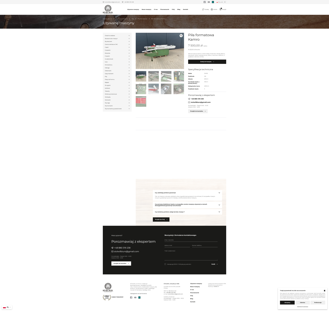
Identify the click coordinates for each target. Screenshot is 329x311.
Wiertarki (108, 100)
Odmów (302, 302)
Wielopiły (108, 97)
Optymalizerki (109, 73)
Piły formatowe (142, 18)
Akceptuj (287, 302)
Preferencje (318, 302)
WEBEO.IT (216, 286)
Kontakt (185, 9)
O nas (156, 9)
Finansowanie (164, 9)
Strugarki (108, 85)
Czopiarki (107, 50)
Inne (106, 62)
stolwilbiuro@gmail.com (112, 2)
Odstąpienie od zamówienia (138, 293)
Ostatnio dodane (110, 35)
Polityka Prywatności (302, 306)
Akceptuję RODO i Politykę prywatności (179, 264)
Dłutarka (107, 53)
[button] (181, 35)
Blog (178, 9)
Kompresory (108, 65)
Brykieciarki (108, 41)
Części (107, 47)
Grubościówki (109, 59)
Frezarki (107, 56)
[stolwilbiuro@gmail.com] (103, 2)
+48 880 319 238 (129, 2)
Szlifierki (107, 88)
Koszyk (224, 9)
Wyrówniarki (109, 106)
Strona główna (107, 18)
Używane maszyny (133, 9)
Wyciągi (107, 103)
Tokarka (107, 91)
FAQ (173, 9)
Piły (133, 18)
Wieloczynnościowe (111, 94)
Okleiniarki (108, 70)
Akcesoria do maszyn (111, 38)
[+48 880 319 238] (122, 2)
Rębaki (107, 82)
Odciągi (107, 68)
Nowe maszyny (146, 9)
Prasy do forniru (109, 79)
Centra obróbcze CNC (111, 44)
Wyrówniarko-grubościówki (113, 108)
